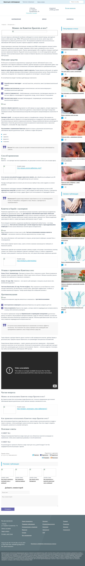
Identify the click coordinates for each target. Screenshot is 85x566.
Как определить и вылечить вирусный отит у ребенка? (49, 481)
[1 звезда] (2, 455)
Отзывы (24, 532)
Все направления (27, 535)
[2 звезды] (3, 455)
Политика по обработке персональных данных (43, 543)
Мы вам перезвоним (70, 8)
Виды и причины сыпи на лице (69, 115)
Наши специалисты (27, 521)
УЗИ (43, 532)
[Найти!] (82, 2)
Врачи (44, 19)
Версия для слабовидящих (12, 2)
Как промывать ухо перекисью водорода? (72, 93)
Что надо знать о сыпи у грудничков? (71, 71)
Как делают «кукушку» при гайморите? (32, 409)
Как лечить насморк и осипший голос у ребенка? (7, 481)
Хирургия (65, 527)
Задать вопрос (41, 2)
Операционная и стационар (29, 527)
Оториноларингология (48, 524)
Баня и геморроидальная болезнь (70, 262)
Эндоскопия (45, 529)
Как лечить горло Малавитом (34, 480)
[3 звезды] (4, 455)
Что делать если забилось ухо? (29, 168)
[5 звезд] (7, 455)
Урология (45, 521)
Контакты (70, 19)
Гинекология (66, 529)
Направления (16, 19)
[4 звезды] (6, 455)
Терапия (65, 521)
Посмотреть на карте (31, 13)
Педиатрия (66, 524)
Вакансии (24, 529)
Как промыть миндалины (26, 261)
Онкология (45, 527)
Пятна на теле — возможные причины (71, 137)
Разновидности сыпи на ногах (69, 49)
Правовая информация (28, 2)
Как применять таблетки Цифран (20, 480)
